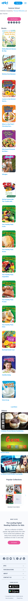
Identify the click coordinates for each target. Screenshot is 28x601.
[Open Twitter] (14, 558)
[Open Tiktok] (20, 558)
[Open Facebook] (4, 558)
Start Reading (14, 19)
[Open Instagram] (7, 558)
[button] (13, 494)
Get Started (14, 542)
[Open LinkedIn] (24, 558)
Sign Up (18, 3)
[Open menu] (25, 3)
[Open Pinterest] (17, 558)
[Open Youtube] (11, 558)
